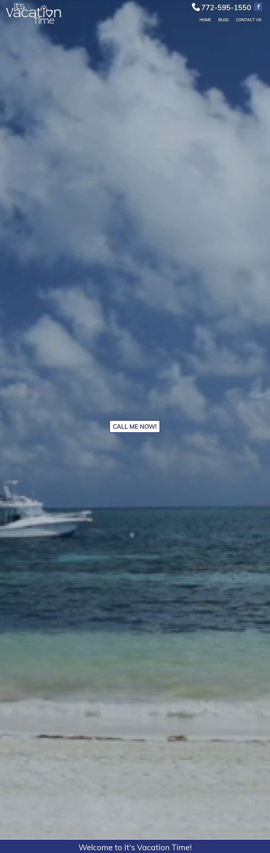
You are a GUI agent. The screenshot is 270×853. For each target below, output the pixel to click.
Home (205, 19)
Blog (223, 19)
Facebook (258, 7)
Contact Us (249, 19)
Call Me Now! (135, 426)
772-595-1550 (226, 7)
